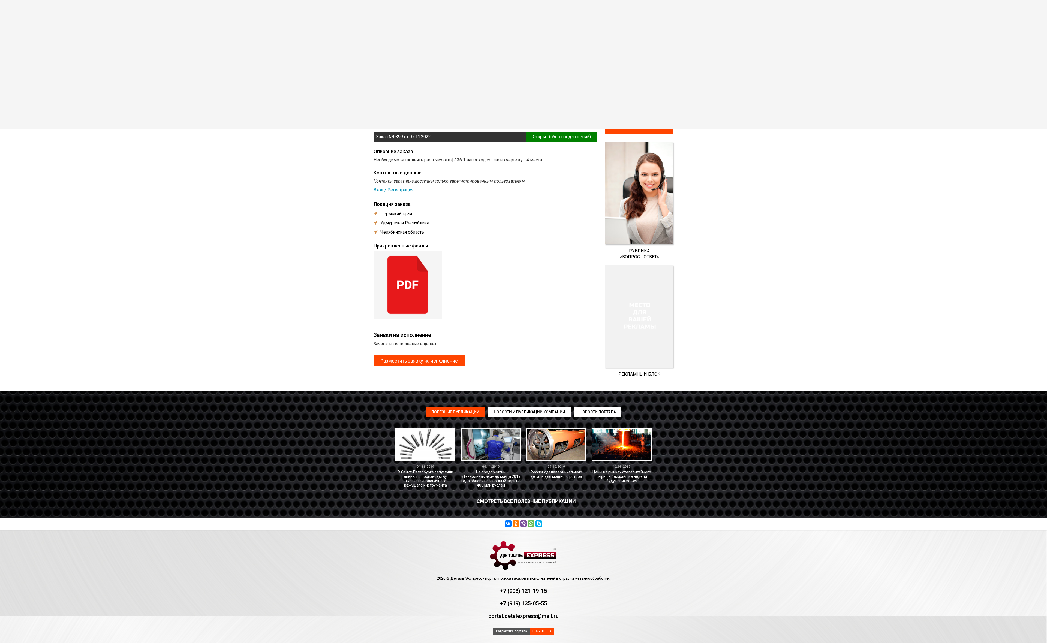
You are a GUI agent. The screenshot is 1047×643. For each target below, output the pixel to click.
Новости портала (598, 412)
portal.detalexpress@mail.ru (523, 616)
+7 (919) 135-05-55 (523, 603)
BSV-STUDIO (541, 631)
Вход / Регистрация (393, 189)
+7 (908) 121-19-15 (523, 591)
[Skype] (538, 523)
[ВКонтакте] (508, 523)
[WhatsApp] (531, 523)
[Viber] (523, 523)
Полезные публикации (455, 412)
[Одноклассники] (516, 523)
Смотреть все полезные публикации (526, 501)
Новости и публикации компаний (529, 412)
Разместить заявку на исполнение (419, 361)
